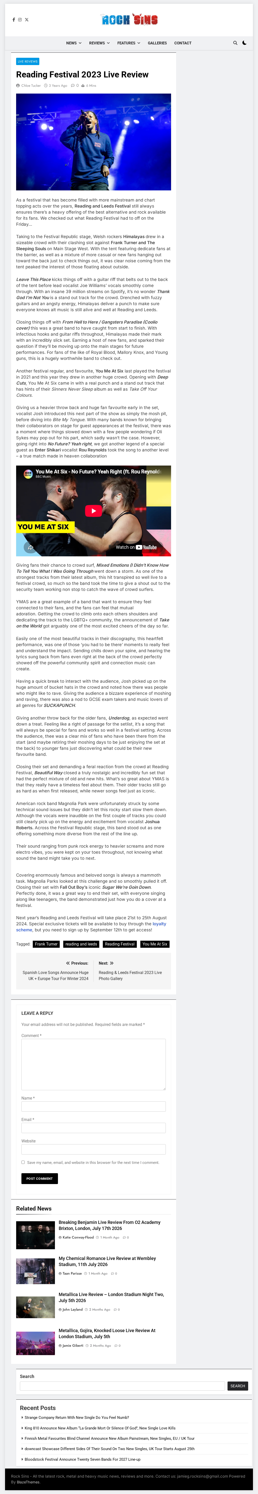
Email (27, 1119)
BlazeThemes (28, 1482)
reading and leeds (81, 944)
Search (27, 1376)
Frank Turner (46, 944)
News (71, 43)
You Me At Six (155, 944)
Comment (31, 1035)
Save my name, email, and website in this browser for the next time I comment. (93, 1162)
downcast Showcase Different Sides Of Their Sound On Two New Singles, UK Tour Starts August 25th (110, 1449)
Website (28, 1141)
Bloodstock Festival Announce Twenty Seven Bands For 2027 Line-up (82, 1459)
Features (126, 43)
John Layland (73, 1309)
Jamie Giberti (73, 1345)
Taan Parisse (72, 1273)
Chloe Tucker (31, 85)
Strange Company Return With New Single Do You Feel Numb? (77, 1417)
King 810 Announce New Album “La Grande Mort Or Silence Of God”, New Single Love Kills (100, 1428)
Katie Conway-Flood (78, 1237)
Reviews (97, 43)
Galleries (157, 43)
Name (28, 1098)
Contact (182, 43)
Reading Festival (120, 944)
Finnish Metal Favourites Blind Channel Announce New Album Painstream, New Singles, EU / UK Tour (110, 1438)
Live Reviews (28, 61)
